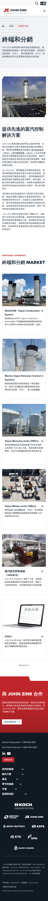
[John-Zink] (3, 26)
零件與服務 (8, 784)
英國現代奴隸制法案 (9, 887)
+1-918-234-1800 (28, 742)
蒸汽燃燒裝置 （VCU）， (23, 152)
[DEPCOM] (11, 817)
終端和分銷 (23, 26)
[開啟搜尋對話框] (36, 3)
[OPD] (33, 836)
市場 (11, 26)
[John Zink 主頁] (15, 11)
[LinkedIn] (3, 753)
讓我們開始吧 (10, 721)
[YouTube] (9, 753)
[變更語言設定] (43, 3)
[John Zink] (34, 817)
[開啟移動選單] (44, 11)
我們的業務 (8, 769)
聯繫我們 (8, 759)
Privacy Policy (33, 883)
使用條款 (24, 883)
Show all (23, 665)
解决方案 (6, 774)
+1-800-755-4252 (29, 747)
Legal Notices (15, 883)
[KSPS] (38, 826)
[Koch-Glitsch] (14, 826)
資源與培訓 (8, 794)
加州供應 (6, 883)
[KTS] (16, 836)
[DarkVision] (24, 848)
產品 (4, 779)
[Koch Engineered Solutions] (24, 806)
